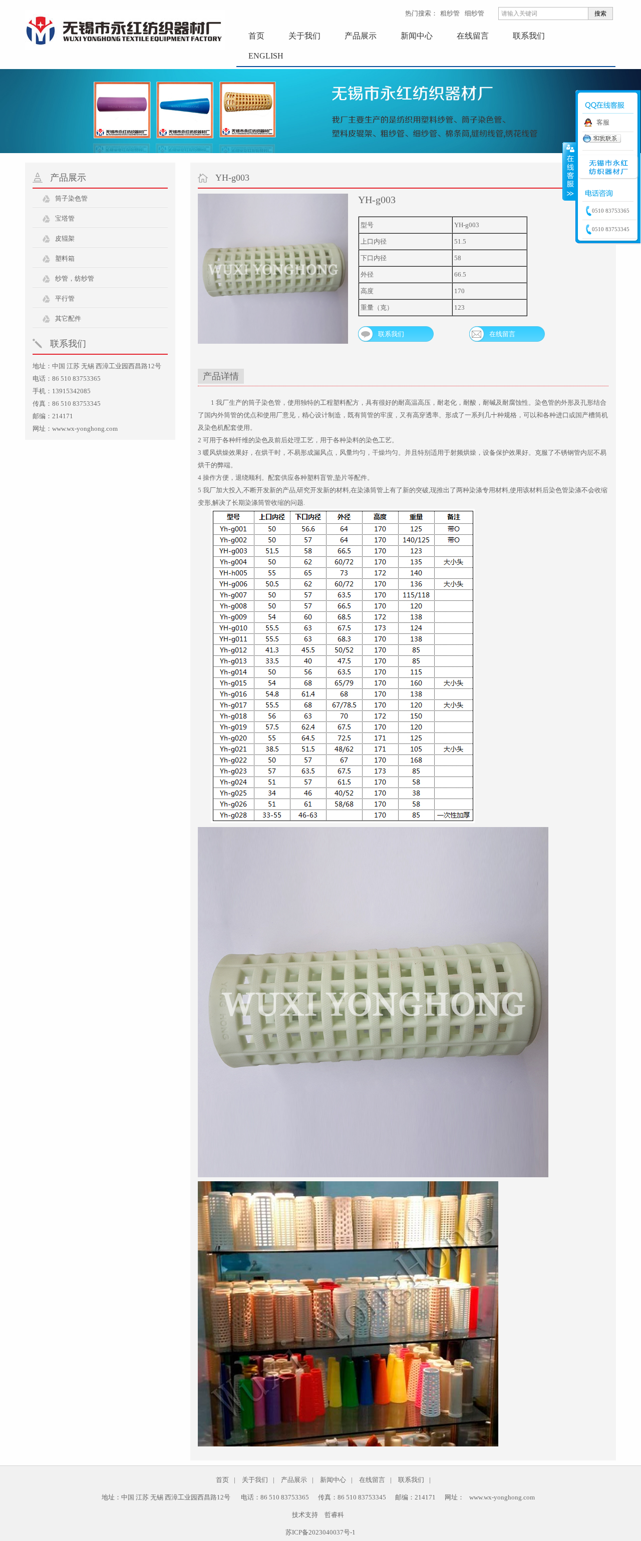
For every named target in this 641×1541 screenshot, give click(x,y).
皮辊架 (65, 238)
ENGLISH (265, 56)
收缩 (569, 171)
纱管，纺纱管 (74, 278)
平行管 (65, 298)
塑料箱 (65, 258)
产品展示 (361, 36)
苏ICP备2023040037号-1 (320, 1532)
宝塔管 (65, 218)
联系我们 (529, 36)
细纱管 (474, 13)
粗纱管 (450, 13)
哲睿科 (334, 1514)
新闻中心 (417, 36)
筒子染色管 (71, 198)
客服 (602, 122)
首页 (256, 36)
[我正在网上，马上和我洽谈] (601, 141)
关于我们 (304, 36)
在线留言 (473, 36)
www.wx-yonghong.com (85, 428)
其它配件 (68, 318)
